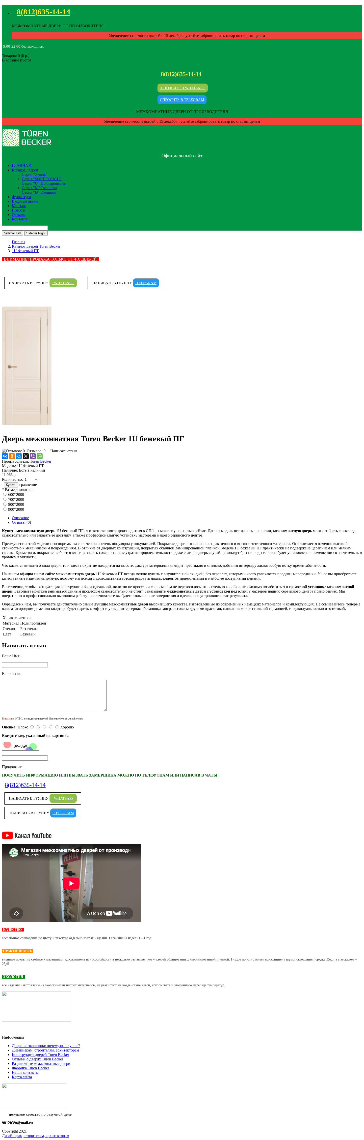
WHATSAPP (63, 283)
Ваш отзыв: (11, 673)
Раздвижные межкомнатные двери (41, 1063)
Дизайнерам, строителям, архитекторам (45, 1050)
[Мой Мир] (19, 456)
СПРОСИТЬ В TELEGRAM (182, 100)
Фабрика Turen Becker (30, 1068)
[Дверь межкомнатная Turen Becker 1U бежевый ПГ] (27, 426)
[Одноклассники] (12, 456)
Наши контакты (25, 1072)
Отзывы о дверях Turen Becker (37, 1059)
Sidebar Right (36, 233)
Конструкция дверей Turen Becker (40, 1054)
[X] (26, 456)
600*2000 (16, 494)
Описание (20, 518)
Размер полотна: (18, 489)
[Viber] (33, 456)
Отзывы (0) (21, 522)
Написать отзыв (63, 451)
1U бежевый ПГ (25, 251)
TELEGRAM (145, 283)
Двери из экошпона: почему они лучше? (46, 1046)
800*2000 (16, 504)
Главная (18, 242)
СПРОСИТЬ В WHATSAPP (182, 88)
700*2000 (16, 499)
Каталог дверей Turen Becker (36, 246)
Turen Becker (40, 461)
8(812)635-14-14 (43, 11)
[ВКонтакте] (5, 456)
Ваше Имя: (11, 656)
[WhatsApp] (40, 456)
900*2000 (16, 509)
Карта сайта (22, 1077)
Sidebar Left (12, 233)
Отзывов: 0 (36, 451)
